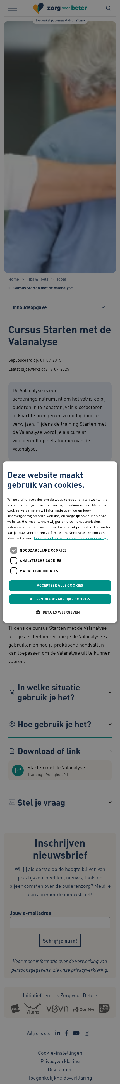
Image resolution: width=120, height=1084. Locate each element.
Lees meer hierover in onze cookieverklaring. (70, 538)
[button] (60, 612)
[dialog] (60, 542)
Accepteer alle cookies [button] (60, 585)
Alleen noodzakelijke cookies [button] (60, 599)
